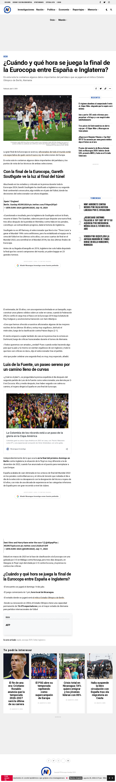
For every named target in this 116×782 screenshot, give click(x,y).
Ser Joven (7, 2)
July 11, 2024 (41, 549)
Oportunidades (39, 2)
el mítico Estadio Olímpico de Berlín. (48, 597)
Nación (40, 9)
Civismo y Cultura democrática (22, 2)
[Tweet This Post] (101, 89)
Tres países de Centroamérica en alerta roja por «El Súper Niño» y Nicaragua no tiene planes (94, 128)
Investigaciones (26, 9)
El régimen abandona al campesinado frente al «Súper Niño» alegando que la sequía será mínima (95, 106)
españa (18, 640)
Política (51, 9)
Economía (64, 9)
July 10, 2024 (41, 208)
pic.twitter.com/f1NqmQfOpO (43, 204)
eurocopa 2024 (27, 640)
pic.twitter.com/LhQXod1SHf (34, 546)
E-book (59, 2)
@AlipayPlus (51, 542)
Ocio (52, 20)
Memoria (92, 9)
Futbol (35, 640)
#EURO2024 (23, 204)
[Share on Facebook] (96, 89)
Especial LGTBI (50, 2)
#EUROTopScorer (12, 546)
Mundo (62, 20)
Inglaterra (41, 640)
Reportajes (78, 9)
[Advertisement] (58, 33)
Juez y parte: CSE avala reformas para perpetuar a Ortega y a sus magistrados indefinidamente (94, 117)
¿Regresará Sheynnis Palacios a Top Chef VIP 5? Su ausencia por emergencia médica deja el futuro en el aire (95, 139)
